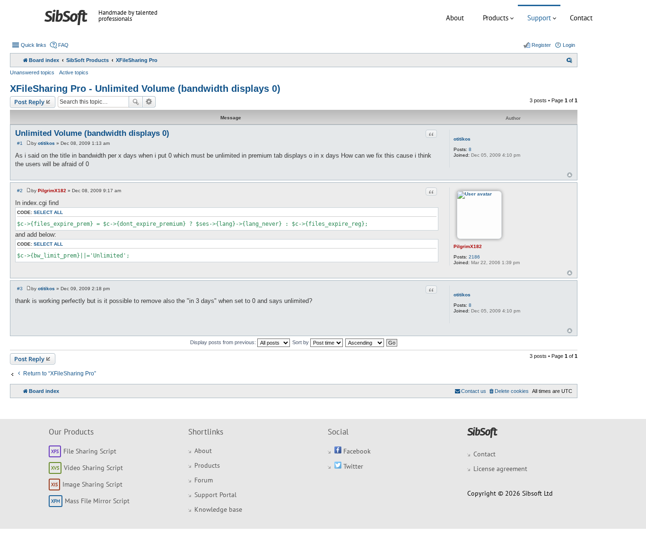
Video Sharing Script (93, 467)
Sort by (301, 342)
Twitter (352, 466)
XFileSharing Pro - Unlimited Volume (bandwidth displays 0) (145, 88)
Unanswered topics (32, 72)
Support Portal (215, 494)
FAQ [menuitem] (63, 45)
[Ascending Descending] (365, 342)
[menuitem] (569, 60)
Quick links (33, 45)
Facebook (356, 451)
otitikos (462, 139)
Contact (581, 17)
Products (495, 17)
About (455, 17)
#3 (20, 288)
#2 (20, 190)
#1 (20, 143)
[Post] (28, 143)
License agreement (500, 468)
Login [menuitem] (569, 45)
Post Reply (29, 102)
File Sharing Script (89, 451)
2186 (474, 256)
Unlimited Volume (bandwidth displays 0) (92, 133)
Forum (203, 480)
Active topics (73, 72)
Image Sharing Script (92, 484)
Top (569, 175)
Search (136, 101)
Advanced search (149, 101)
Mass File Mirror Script (97, 501)
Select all (48, 212)
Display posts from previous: (223, 342)
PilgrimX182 (468, 246)
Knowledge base (218, 509)
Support (539, 17)
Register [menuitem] (541, 45)
